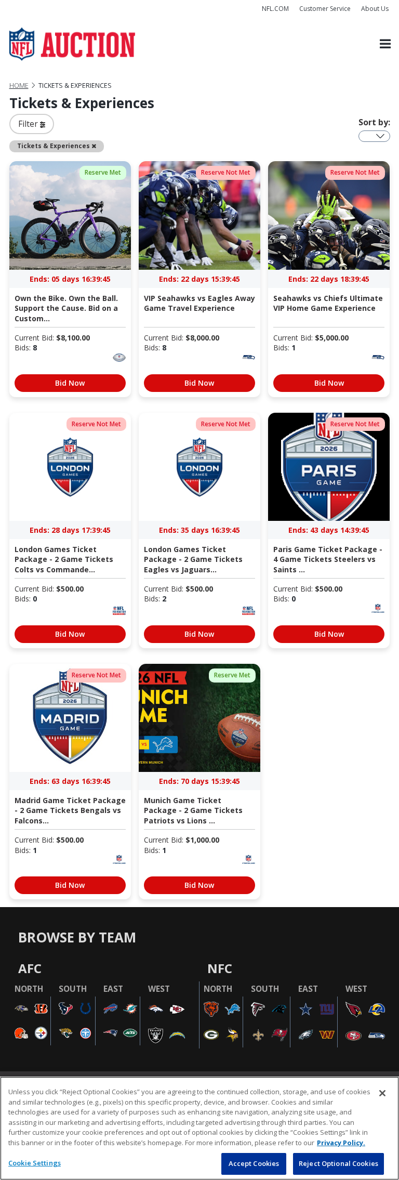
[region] (199, 1128)
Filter (29, 123)
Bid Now (70, 383)
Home (19, 85)
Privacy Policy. (341, 1142)
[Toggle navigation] (385, 44)
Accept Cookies (254, 1163)
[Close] (382, 1093)
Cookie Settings (34, 1163)
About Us (375, 8)
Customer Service (325, 8)
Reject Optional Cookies (338, 1163)
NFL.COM (275, 8)
